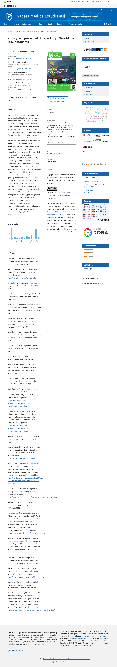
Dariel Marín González (78, 638)
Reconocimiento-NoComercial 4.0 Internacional (76, 659)
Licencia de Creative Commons (52, 659)
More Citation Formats (56, 143)
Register (103, 10)
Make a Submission (91, 75)
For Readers (88, 88)
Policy (39, 24)
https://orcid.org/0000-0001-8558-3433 (19, 79)
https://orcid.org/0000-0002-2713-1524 (19, 58)
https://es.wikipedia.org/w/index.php (22, 278)
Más (84, 151)
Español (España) (90, 42)
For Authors (88, 91)
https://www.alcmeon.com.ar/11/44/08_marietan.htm (28, 577)
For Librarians (88, 94)
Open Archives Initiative (23, 655)
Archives (17, 32)
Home (10, 32)
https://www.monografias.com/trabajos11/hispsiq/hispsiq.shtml (32, 497)
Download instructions (98, 67)
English (86, 38)
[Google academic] (105, 136)
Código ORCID (90, 178)
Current (7, 24)
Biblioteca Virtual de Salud (101, 1)
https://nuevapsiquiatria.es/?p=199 (21, 458)
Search (108, 24)
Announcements (75, 24)
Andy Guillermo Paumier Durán (94, 636)
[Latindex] (97, 137)
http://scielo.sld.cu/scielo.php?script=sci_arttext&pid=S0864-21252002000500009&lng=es (19, 403)
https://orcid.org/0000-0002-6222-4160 (19, 69)
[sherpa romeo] (87, 142)
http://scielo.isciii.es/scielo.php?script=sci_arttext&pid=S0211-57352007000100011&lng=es (20, 428)
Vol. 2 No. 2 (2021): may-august (33, 32)
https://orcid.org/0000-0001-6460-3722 (19, 90)
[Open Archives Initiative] (16, 651)
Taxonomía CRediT (92, 181)
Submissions (27, 24)
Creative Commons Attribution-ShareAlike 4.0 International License (59, 195)
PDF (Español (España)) (58, 98)
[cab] (97, 141)
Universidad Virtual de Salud (80, 1)
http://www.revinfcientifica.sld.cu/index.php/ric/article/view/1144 (33, 610)
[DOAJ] (87, 136)
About (49, 24)
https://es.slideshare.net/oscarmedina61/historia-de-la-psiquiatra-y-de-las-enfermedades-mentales (27, 481)
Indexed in (61, 24)
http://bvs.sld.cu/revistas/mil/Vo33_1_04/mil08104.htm (29, 533)
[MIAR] (105, 142)
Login (111, 10)
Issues (16, 24)
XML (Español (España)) (58, 102)
